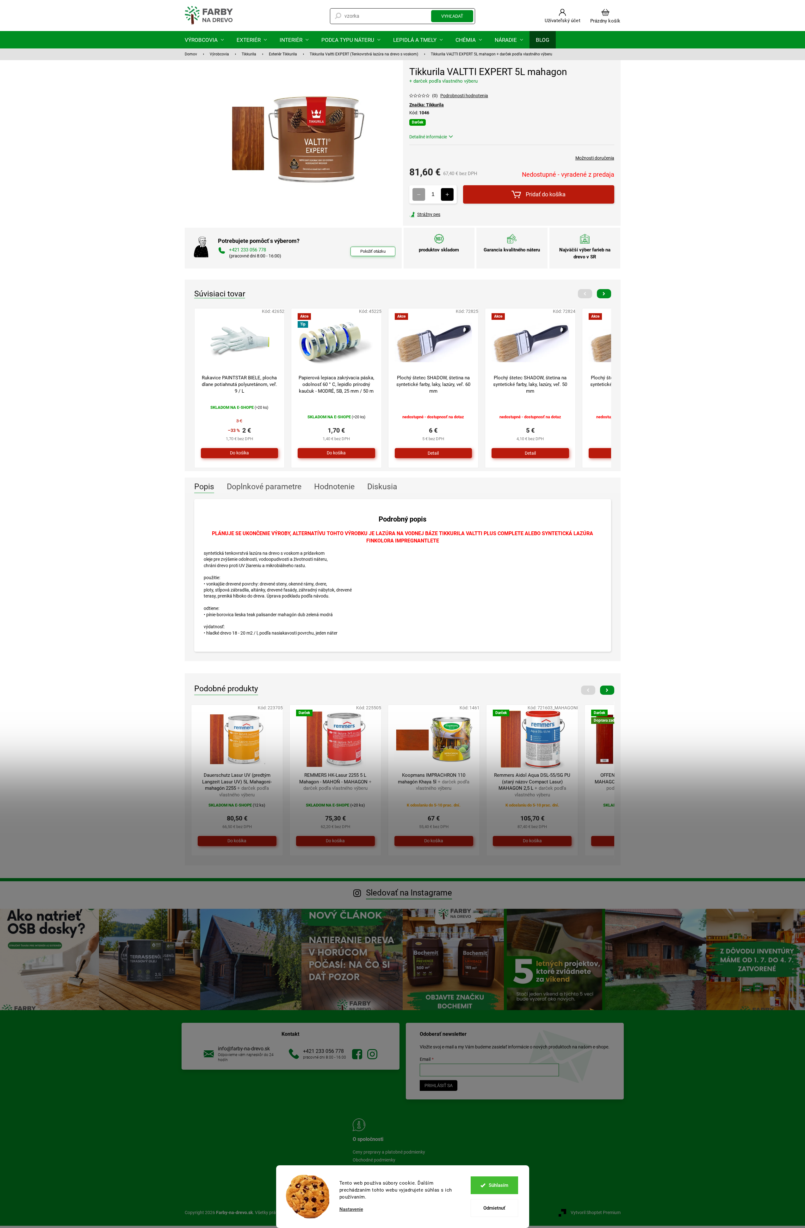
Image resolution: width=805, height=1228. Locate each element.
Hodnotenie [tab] (334, 486)
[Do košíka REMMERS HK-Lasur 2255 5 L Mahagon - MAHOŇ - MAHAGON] (335, 841)
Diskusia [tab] (382, 486)
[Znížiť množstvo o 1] (418, 194)
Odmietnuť (494, 1208)
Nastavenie (351, 1209)
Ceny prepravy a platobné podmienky (389, 1152)
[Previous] (585, 293)
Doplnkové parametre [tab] (264, 486)
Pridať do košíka (546, 194)
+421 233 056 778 (323, 1051)
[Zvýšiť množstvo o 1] (447, 194)
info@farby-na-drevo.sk (244, 1049)
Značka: (426, 104)
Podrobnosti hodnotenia (464, 95)
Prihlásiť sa (438, 1085)
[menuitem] (204, 39)
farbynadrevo (372, 1054)
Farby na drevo (357, 1054)
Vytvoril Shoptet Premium (596, 1212)
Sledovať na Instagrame (409, 892)
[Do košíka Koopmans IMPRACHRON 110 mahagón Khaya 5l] (433, 841)
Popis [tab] (204, 486)
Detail (433, 453)
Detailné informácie (428, 136)
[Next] (604, 293)
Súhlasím (498, 1185)
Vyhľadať (452, 16)
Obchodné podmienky (374, 1159)
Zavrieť (452, 214)
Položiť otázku (373, 251)
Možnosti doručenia (594, 158)
